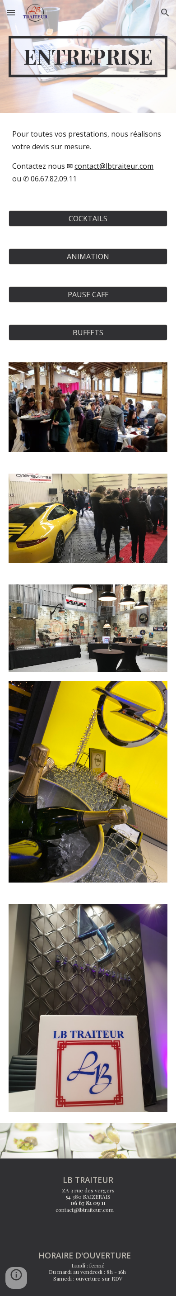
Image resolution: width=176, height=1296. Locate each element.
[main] (88, 56)
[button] (11, 12)
